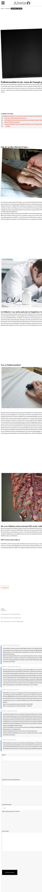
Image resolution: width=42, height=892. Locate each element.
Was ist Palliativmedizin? (12, 122)
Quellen (7, 126)
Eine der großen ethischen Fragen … (15, 118)
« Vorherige (5, 587)
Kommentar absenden (9, 872)
